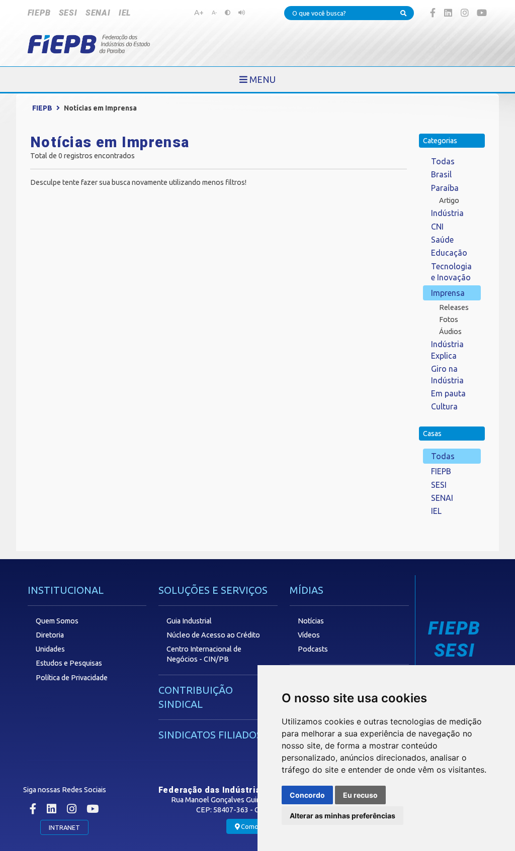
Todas (443, 161)
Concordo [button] (307, 795)
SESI (68, 13)
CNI (437, 226)
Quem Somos (57, 621)
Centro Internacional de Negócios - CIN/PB (203, 654)
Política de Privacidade (72, 678)
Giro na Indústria (447, 374)
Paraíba (445, 187)
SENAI (98, 13)
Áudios (450, 332)
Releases (454, 307)
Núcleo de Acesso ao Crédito (213, 635)
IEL (125, 13)
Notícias (311, 621)
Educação (449, 252)
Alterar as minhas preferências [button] (342, 815)
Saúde (442, 239)
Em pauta (448, 393)
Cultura (444, 406)
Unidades (50, 649)
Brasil (441, 174)
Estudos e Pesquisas (69, 663)
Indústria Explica (447, 350)
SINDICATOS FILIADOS (210, 734)
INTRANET (64, 827)
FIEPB (39, 13)
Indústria (447, 213)
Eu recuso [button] (360, 795)
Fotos (448, 319)
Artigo (449, 200)
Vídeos (309, 635)
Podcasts (313, 649)
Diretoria (50, 635)
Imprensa (448, 292)
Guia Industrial (189, 621)
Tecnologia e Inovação (451, 272)
